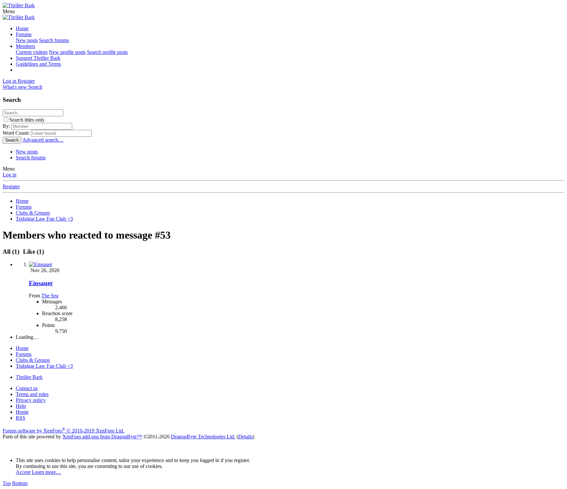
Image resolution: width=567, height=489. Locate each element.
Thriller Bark (29, 377)
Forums (24, 34)
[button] (9, 11)
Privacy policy (31, 400)
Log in (9, 174)
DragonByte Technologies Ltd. (203, 436)
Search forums (54, 40)
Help (21, 406)
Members (25, 46)
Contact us (27, 388)
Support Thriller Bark (38, 58)
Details (245, 436)
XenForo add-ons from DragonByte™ (102, 436)
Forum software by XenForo (63, 430)
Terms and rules (32, 394)
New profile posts (67, 52)
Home (22, 28)
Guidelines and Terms (38, 64)
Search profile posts (107, 52)
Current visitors (32, 52)
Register (11, 186)
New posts (27, 40)
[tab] (32, 251)
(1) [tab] (12, 251)
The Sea (49, 295)
